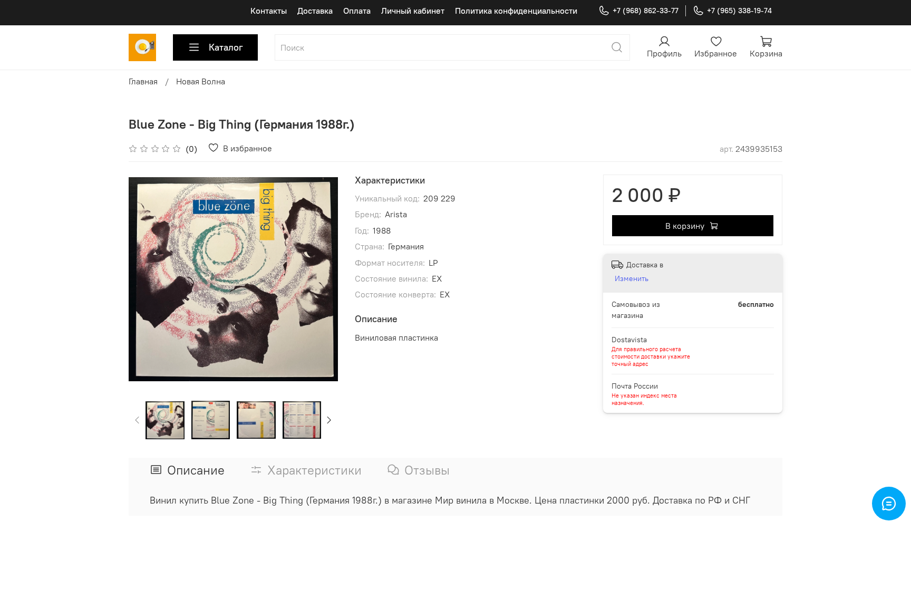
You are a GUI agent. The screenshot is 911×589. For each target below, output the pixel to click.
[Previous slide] (145, 279)
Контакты (268, 10)
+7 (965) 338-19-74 (739, 10)
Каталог (226, 47)
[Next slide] (321, 279)
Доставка (315, 10)
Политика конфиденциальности (516, 10)
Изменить (631, 278)
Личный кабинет (412, 10)
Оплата (357, 10)
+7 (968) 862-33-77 (646, 10)
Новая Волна (200, 81)
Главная (143, 81)
